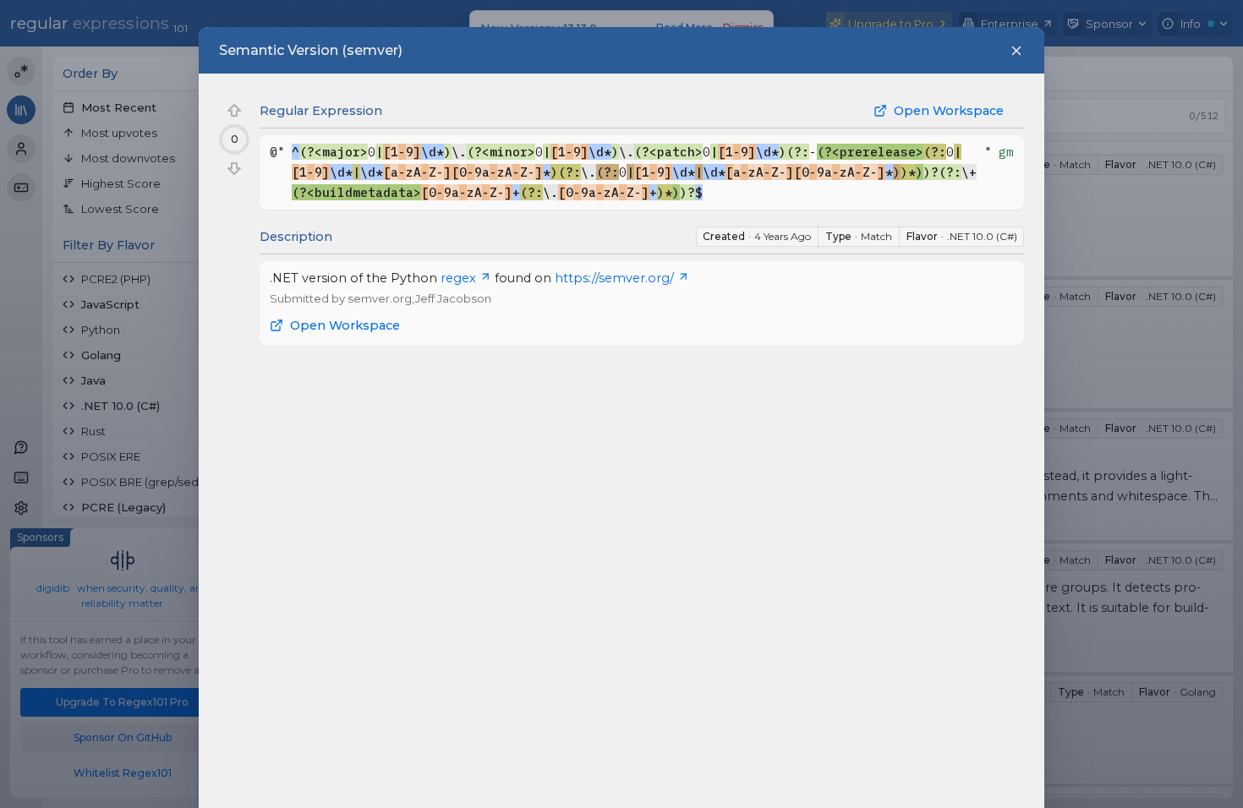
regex (458, 278)
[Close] (1016, 51)
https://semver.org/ (614, 278)
